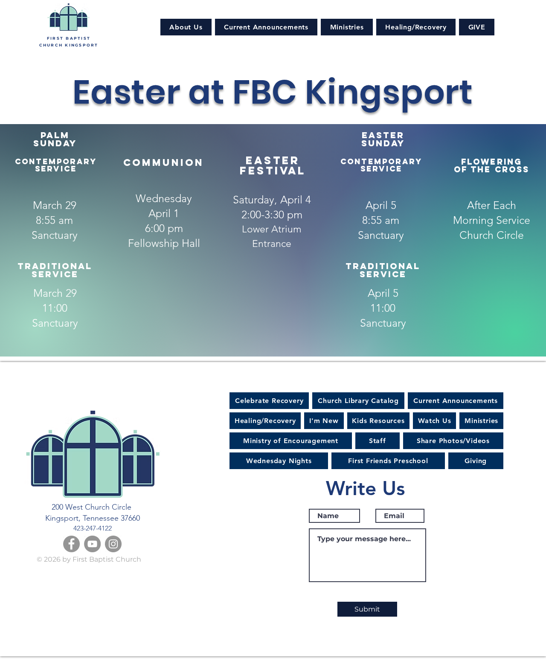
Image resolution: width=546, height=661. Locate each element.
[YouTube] (92, 544)
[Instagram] (113, 544)
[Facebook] (71, 544)
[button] (186, 27)
